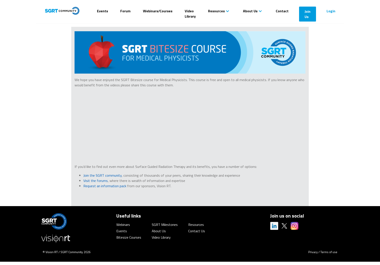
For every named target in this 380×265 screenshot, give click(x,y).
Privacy (313, 252)
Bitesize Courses (128, 237)
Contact (282, 11)
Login (331, 11)
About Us (250, 11)
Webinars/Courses (157, 11)
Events (102, 11)
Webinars (123, 224)
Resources (216, 11)
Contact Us (196, 231)
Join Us (308, 14)
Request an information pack (104, 186)
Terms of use (328, 252)
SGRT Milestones (165, 224)
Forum (125, 11)
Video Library (190, 13)
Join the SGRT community (102, 175)
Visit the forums (95, 180)
